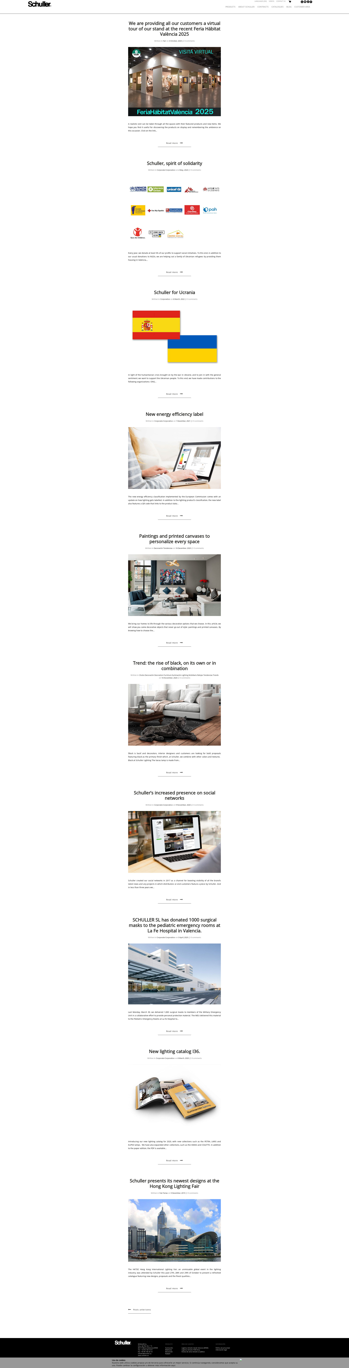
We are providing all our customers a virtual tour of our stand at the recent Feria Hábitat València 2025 (174, 28)
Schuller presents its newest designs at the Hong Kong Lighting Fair (174, 1183)
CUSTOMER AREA (302, 6)
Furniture (167, 675)
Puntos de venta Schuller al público (193, 1352)
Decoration (158, 675)
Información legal (221, 1350)
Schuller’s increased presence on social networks (174, 795)
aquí (173, 1365)
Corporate (161, 170)
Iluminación (176, 675)
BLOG (288, 6)
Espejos (167, 1354)
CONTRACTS (263, 6)
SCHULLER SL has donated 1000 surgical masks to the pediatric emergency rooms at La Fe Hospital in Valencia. (174, 925)
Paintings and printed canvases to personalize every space (174, 538)
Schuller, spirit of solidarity (174, 163)
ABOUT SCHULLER (246, 6)
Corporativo (170, 170)
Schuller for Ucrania (174, 292)
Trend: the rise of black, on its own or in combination (174, 665)
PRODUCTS (230, 6)
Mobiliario (193, 675)
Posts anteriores (141, 1309)
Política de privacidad (223, 1348)
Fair (164, 41)
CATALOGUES (277, 6)
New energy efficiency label (174, 414)
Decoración (158, 548)
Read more (172, 143)
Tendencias (167, 548)
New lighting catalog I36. (174, 1051)
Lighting (185, 675)
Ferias (165, 1193)
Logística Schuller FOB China (191, 1350)
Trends (216, 675)
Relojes (200, 675)
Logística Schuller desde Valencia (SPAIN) (195, 1348)
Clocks (141, 675)
